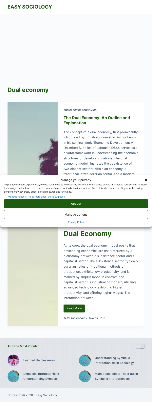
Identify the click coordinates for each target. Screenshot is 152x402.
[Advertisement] (76, 43)
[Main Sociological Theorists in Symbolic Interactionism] (85, 376)
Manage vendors (17, 196)
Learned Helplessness (39, 360)
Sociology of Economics (80, 110)
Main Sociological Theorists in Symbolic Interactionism (116, 376)
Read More (75, 309)
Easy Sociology (30, 7)
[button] (146, 180)
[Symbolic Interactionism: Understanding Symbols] (13, 376)
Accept (76, 203)
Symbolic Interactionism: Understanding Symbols (41, 376)
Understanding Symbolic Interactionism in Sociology (114, 360)
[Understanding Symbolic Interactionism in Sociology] (85, 360)
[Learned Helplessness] (13, 360)
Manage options (76, 214)
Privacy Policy (76, 222)
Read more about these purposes (46, 196)
